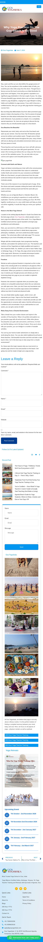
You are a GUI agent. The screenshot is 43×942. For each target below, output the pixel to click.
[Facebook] (20, 888)
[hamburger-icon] (39, 6)
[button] (24, 938)
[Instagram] (16, 888)
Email (3, 409)
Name (3, 398)
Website (3, 420)
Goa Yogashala (20, 217)
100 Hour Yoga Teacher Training (16, 735)
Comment (4, 370)
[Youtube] (25, 888)
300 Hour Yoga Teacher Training (16, 745)
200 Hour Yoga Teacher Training (16, 740)
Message (8, 528)
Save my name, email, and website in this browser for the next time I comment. (21, 434)
